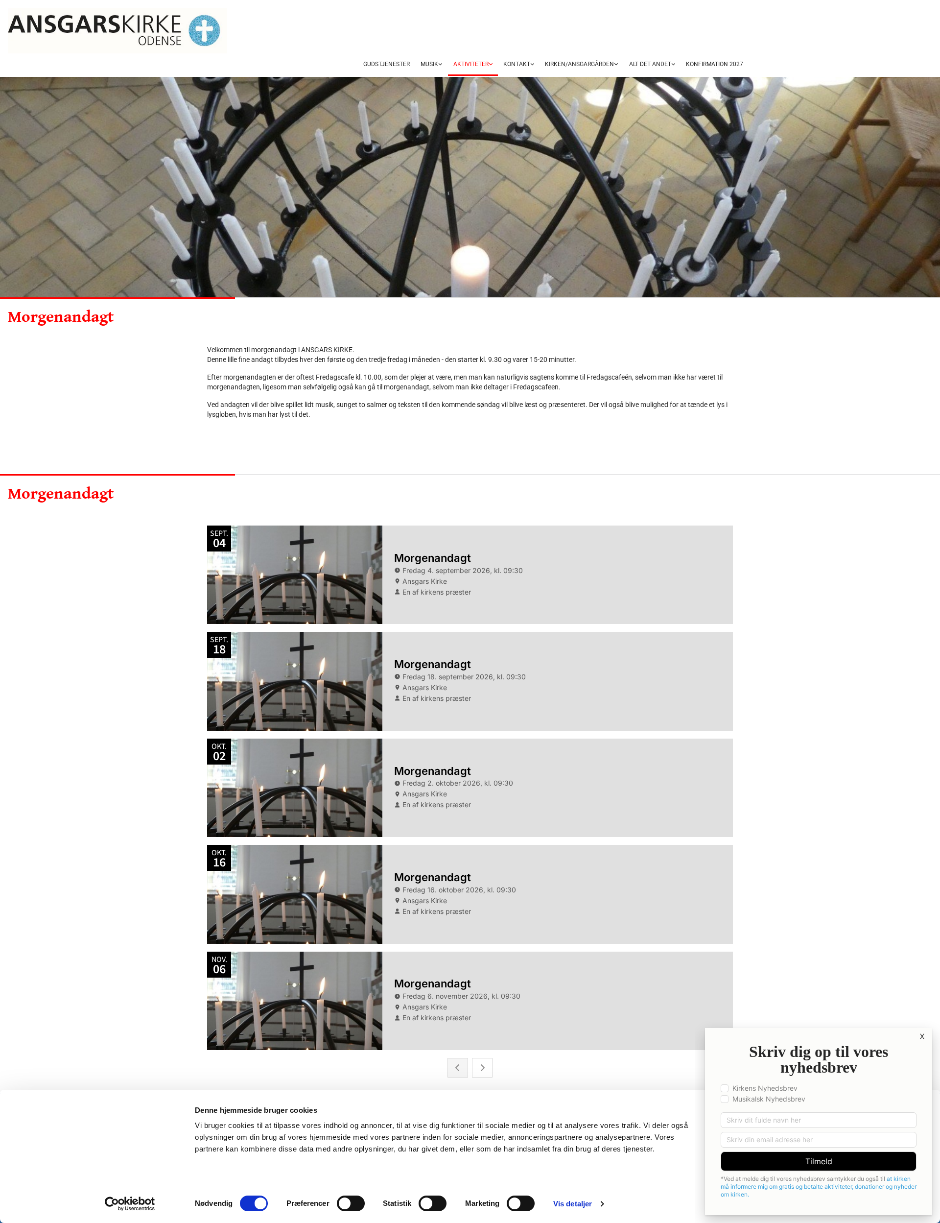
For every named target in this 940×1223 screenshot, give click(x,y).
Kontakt (516, 64)
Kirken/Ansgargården (579, 64)
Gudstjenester (386, 64)
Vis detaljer (572, 1203)
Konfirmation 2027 (714, 64)
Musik (429, 64)
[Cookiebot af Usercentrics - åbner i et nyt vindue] (130, 1204)
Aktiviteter (471, 64)
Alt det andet (650, 64)
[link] (431, 64)
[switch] (351, 1203)
